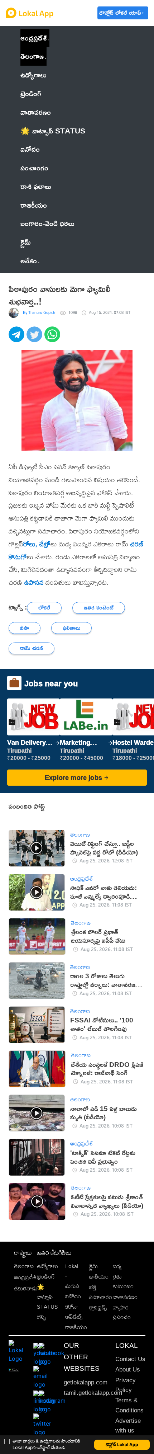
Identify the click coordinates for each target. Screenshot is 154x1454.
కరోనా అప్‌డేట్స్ (73, 1311)
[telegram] (18, 338)
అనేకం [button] (28, 260)
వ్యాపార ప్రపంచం (122, 1312)
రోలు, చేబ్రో (36, 544)
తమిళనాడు (26, 1288)
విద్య (117, 1266)
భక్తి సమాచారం (100, 1291)
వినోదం (73, 1296)
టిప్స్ (41, 1317)
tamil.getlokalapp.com (93, 1392)
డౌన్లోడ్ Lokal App (122, 1444)
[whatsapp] (53, 338)
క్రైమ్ (93, 1266)
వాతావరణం (125, 1297)
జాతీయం (99, 1276)
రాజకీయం (76, 1327)
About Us (127, 1369)
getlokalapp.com (85, 1382)
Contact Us (130, 1359)
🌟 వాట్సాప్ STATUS (47, 1296)
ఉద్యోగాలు (47, 1266)
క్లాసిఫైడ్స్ (98, 1307)
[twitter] (35, 338)
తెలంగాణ (32, 56)
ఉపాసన (34, 582)
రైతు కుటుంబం (123, 1281)
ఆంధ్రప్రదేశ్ (33, 37)
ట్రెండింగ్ (46, 1276)
